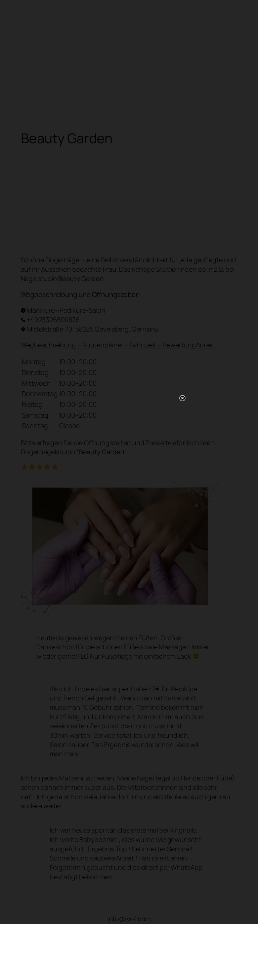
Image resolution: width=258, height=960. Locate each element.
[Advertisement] (129, 479)
